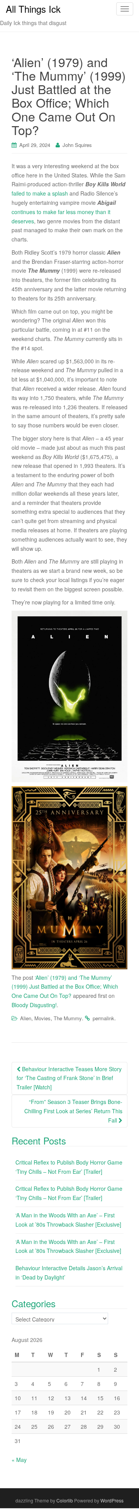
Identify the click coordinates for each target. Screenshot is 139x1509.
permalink (103, 1018)
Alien (25, 1018)
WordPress (112, 1500)
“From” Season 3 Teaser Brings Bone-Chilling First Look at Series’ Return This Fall (73, 1111)
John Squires (77, 145)
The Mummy (68, 1018)
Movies (42, 1018)
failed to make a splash (40, 193)
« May (19, 1459)
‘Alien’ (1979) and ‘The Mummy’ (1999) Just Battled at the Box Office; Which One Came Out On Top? (65, 987)
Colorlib (64, 1500)
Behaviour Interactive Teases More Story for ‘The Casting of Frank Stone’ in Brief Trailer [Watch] (69, 1078)
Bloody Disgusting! (34, 1005)
